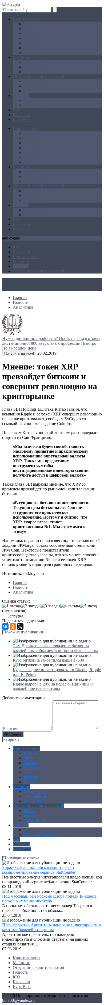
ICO (16, 110)
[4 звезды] (70, 606)
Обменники (34, 91)
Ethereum (31, 28)
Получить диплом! (19, 353)
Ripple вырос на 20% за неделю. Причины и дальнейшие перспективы (53, 686)
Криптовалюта (26, 19)
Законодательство (39, 105)
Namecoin (32, 38)
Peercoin (30, 47)
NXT (28, 43)
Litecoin (30, 33)
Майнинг (21, 57)
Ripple (29, 52)
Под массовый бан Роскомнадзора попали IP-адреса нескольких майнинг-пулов (49, 898)
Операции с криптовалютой (38, 76)
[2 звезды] (31, 606)
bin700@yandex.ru (18, 1000)
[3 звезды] (50, 606)
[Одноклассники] (13, 626)
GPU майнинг (36, 67)
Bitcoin (29, 24)
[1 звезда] (11, 606)
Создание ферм (37, 62)
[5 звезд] (88, 606)
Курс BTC (22, 119)
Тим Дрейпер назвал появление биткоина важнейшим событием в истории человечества (55, 648)
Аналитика (33, 100)
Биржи (29, 81)
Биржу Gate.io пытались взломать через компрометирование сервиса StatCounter (38, 869)
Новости (21, 95)
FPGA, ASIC (34, 71)
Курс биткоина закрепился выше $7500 (48, 660)
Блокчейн (21, 114)
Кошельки (32, 86)
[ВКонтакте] (5, 626)
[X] (20, 626)
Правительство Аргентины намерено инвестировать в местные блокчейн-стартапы (51, 927)
